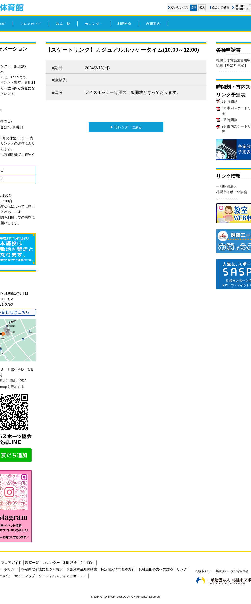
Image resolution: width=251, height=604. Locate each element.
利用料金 (124, 24)
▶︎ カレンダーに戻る (126, 127)
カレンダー (94, 24)
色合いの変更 (220, 7)
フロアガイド (30, 24)
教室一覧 (63, 24)
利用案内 (153, 24)
